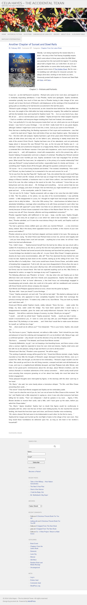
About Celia (65, 34)
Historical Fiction (15, 34)
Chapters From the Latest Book (51, 48)
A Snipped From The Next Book (46, 526)
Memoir (32, 557)
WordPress (32, 601)
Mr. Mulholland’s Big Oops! (39, 495)
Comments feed (35, 583)
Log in (32, 577)
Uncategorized (35, 567)
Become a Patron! (35, 471)
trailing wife (34, 521)
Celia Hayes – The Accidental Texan (33, 3)
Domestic (33, 551)
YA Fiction (27, 34)
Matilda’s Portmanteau (11, 39)
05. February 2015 (15, 48)
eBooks (56, 34)
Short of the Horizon (37, 489)
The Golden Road (60, 69)
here (41, 80)
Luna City (33, 554)
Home (4, 34)
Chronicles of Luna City (42, 34)
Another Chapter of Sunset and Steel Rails (33, 44)
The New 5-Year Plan (37, 486)
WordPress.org (35, 586)
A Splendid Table (78, 34)
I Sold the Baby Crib (37, 492)
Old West (33, 560)
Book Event (34, 543)
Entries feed (34, 580)
